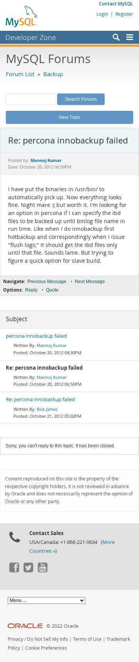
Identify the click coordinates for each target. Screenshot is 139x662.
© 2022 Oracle (62, 626)
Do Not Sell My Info (47, 639)
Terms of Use (87, 639)
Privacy (15, 639)
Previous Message (46, 281)
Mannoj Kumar (51, 345)
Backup (53, 74)
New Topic (70, 117)
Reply (31, 290)
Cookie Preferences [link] (46, 648)
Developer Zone (30, 37)
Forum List (20, 74)
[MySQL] (22, 16)
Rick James (47, 409)
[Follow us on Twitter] (28, 570)
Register (124, 14)
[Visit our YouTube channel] (42, 570)
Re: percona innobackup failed (40, 399)
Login (102, 14)
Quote (52, 290)
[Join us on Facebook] (14, 570)
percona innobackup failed (36, 336)
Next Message (90, 281)
